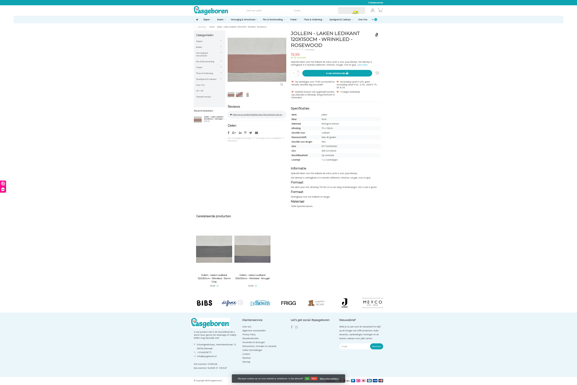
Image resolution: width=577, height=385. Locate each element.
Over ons (246, 326)
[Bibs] (204, 303)
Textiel (293, 19)
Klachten (246, 357)
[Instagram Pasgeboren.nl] (297, 327)
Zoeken (297, 10)
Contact (246, 354)
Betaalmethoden (250, 338)
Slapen (206, 19)
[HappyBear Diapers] (316, 303)
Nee (314, 378)
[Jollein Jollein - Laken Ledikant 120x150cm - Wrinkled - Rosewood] (198, 119)
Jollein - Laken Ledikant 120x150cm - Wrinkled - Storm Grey (214, 278)
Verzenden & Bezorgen (253, 342)
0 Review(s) (309, 49)
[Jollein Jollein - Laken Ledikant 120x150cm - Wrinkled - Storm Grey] (214, 249)
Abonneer (376, 346)
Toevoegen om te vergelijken (268, 138)
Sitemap (246, 361)
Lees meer (362, 64)
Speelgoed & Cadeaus (340, 19)
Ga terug (201, 27)
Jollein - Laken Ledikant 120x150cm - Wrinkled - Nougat (252, 277)
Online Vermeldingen (252, 350)
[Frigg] (288, 303)
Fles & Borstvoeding (273, 19)
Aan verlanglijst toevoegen (240, 138)
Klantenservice (376, 2)
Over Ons (362, 19)
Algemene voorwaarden (254, 330)
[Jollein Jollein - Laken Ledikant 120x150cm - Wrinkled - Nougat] (252, 249)
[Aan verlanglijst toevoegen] (377, 73)
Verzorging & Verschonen (243, 19)
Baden (220, 19)
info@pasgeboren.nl (207, 356)
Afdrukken (232, 140)
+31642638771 (204, 352)
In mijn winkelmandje (336, 73)
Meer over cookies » (329, 378)
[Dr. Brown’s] (260, 303)
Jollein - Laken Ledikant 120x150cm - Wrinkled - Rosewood (214, 118)
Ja (307, 378)
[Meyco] (372, 303)
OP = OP (199, 90)
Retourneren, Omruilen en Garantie (259, 346)
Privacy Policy (249, 334)
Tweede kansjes (203, 96)
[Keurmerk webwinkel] (331, 10)
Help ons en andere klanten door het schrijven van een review (259, 114)
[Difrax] (232, 303)
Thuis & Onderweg (313, 19)
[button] (373, 11)
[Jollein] (375, 34)
